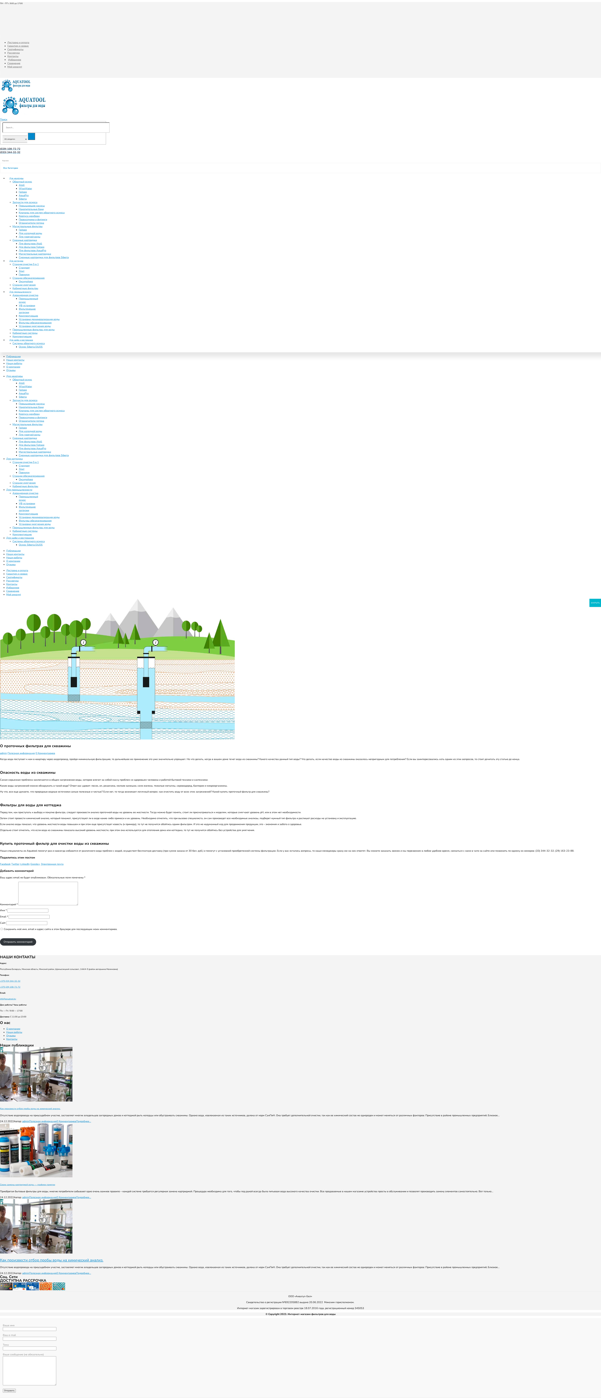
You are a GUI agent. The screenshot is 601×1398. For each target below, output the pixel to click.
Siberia (23, 199)
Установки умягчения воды (35, 326)
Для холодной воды (30, 233)
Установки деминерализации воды (39, 319)
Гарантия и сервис (18, 46)
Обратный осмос (22, 181)
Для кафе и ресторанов (21, 340)
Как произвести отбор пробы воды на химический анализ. (30, 1108)
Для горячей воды (29, 236)
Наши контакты (15, 360)
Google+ (35, 864)
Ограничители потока (31, 223)
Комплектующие (28, 316)
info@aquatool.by (8, 999)
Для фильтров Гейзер (31, 247)
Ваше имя (9, 1325)
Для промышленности (20, 291)
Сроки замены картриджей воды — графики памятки (27, 1184)
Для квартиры (16, 178)
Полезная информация (21, 753)
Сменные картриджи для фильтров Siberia (44, 257)
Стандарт (24, 267)
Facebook (5, 864)
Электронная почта (52, 864)
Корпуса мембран (29, 216)
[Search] (31, 136)
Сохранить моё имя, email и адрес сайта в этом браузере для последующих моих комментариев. (60, 929)
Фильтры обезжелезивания (35, 322)
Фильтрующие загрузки (27, 310)
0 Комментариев (45, 753)
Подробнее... (83, 1121)
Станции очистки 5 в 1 (26, 264)
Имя (3, 910)
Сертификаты (15, 49)
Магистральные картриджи (35, 254)
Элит (21, 271)
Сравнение (13, 63)
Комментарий (9, 904)
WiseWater (25, 188)
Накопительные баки (31, 209)
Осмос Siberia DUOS (31, 347)
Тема (6, 1345)
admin (3, 753)
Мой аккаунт (14, 66)
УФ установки (27, 305)
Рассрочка (13, 53)
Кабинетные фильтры (25, 486)
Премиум (24, 274)
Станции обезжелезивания (29, 278)
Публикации (13, 356)
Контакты (12, 56)
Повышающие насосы (32, 206)
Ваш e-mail (9, 1335)
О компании (13, 367)
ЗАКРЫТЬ (595, 603)
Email (4, 916)
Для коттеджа (16, 260)
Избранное (14, 59)
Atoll (22, 185)
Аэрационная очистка (25, 295)
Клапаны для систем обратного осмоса (42, 212)
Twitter (15, 864)
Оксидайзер (26, 281)
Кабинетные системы (25, 333)
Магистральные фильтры (28, 226)
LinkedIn (25, 864)
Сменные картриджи (25, 240)
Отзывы (11, 370)
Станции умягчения (24, 285)
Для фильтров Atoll (30, 243)
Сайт (3, 923)
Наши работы (14, 363)
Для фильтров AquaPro (32, 250)
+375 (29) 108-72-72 (10, 987)
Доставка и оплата (18, 42)
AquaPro (24, 195)
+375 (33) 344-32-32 (10, 981)
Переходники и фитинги (33, 219)
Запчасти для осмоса (25, 202)
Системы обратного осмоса (29, 343)
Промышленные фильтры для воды (34, 329)
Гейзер (23, 192)
